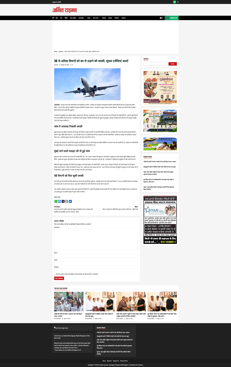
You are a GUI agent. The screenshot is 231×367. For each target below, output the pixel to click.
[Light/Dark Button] (161, 18)
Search (145, 59)
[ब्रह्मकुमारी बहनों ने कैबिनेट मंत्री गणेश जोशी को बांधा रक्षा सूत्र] (100, 301)
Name (56, 253)
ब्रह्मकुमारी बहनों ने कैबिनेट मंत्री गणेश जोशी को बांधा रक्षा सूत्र (159, 167)
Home (104, 361)
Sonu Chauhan (58, 318)
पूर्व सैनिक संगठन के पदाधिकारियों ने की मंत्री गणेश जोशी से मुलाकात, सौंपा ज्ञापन (162, 315)
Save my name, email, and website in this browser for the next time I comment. (77, 274)
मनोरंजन (117, 18)
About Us (109, 361)
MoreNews (133, 365)
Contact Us (116, 361)
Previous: (73, 209)
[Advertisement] (115, 36)
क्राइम (110, 18)
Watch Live (173, 18)
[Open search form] (178, 2)
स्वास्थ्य (124, 18)
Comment (57, 227)
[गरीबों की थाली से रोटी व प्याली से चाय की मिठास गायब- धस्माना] (68, 301)
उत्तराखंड (81, 18)
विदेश (66, 18)
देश (61, 18)
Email (56, 260)
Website (56, 267)
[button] (53, 18)
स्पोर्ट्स (104, 18)
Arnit (57, 65)
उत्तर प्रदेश (73, 18)
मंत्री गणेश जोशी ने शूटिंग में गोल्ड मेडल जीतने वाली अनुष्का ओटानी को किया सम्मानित (131, 315)
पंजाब (88, 18)
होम (57, 18)
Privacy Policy (124, 361)
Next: (120, 207)
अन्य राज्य (95, 18)
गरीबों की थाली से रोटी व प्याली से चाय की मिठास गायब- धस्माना (159, 161)
